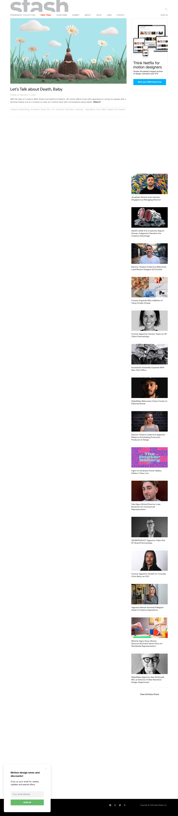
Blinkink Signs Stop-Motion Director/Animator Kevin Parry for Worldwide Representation (147, 643)
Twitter (115, 805)
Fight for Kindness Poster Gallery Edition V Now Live (146, 471)
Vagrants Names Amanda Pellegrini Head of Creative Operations (147, 608)
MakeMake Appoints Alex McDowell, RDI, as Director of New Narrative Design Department (147, 679)
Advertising (24, 109)
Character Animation (65, 109)
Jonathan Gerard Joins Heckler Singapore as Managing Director (146, 198)
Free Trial (46, 15)
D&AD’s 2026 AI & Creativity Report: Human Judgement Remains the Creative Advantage (148, 233)
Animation (35, 109)
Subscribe (61, 15)
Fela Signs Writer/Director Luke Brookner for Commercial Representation (145, 507)
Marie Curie (95, 109)
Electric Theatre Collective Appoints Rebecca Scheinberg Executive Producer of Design (148, 437)
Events (120, 15)
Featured (79, 109)
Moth (104, 109)
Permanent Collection (22, 15)
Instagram (110, 805)
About (88, 15)
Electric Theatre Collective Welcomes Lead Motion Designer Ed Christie (148, 268)
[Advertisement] (68, 136)
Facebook (124, 805)
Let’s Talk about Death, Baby (36, 89)
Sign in (164, 15)
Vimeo (119, 805)
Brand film (45, 109)
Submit (75, 15)
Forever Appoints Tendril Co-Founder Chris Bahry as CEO (148, 575)
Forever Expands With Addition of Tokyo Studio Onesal (147, 301)
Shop (99, 15)
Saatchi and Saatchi (116, 109)
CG (52, 109)
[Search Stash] (166, 9)
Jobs (109, 15)
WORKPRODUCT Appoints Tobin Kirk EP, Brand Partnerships (148, 541)
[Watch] (97, 102)
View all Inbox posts (149, 694)
